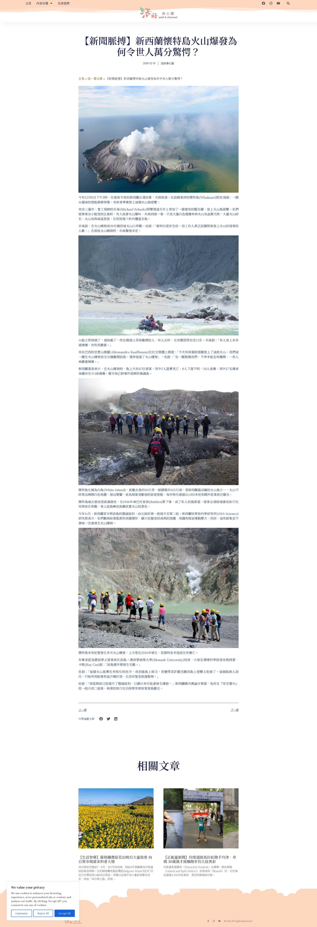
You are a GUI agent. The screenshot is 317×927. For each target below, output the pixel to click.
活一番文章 (95, 78)
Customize (21, 913)
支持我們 (64, 3)
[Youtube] (278, 3)
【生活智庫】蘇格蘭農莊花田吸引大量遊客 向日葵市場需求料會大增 (115, 859)
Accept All (64, 913)
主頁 (28, 3)
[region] (43, 901)
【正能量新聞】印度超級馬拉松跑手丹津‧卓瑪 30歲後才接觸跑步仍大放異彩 (199, 859)
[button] (288, 3)
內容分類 (42, 3)
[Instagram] (271, 3)
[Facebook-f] (208, 921)
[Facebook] (263, 3)
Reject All (43, 913)
